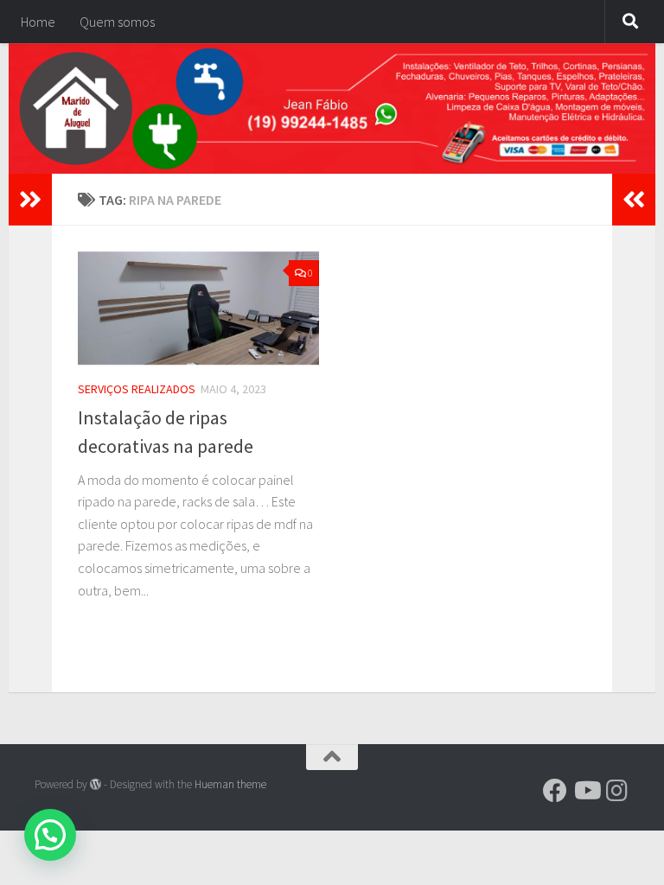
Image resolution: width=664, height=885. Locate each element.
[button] (50, 835)
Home (38, 21)
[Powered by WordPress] (95, 784)
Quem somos (117, 21)
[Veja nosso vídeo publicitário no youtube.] (586, 791)
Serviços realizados (136, 389)
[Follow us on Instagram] (617, 791)
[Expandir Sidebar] (30, 200)
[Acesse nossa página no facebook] (555, 791)
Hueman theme (230, 784)
